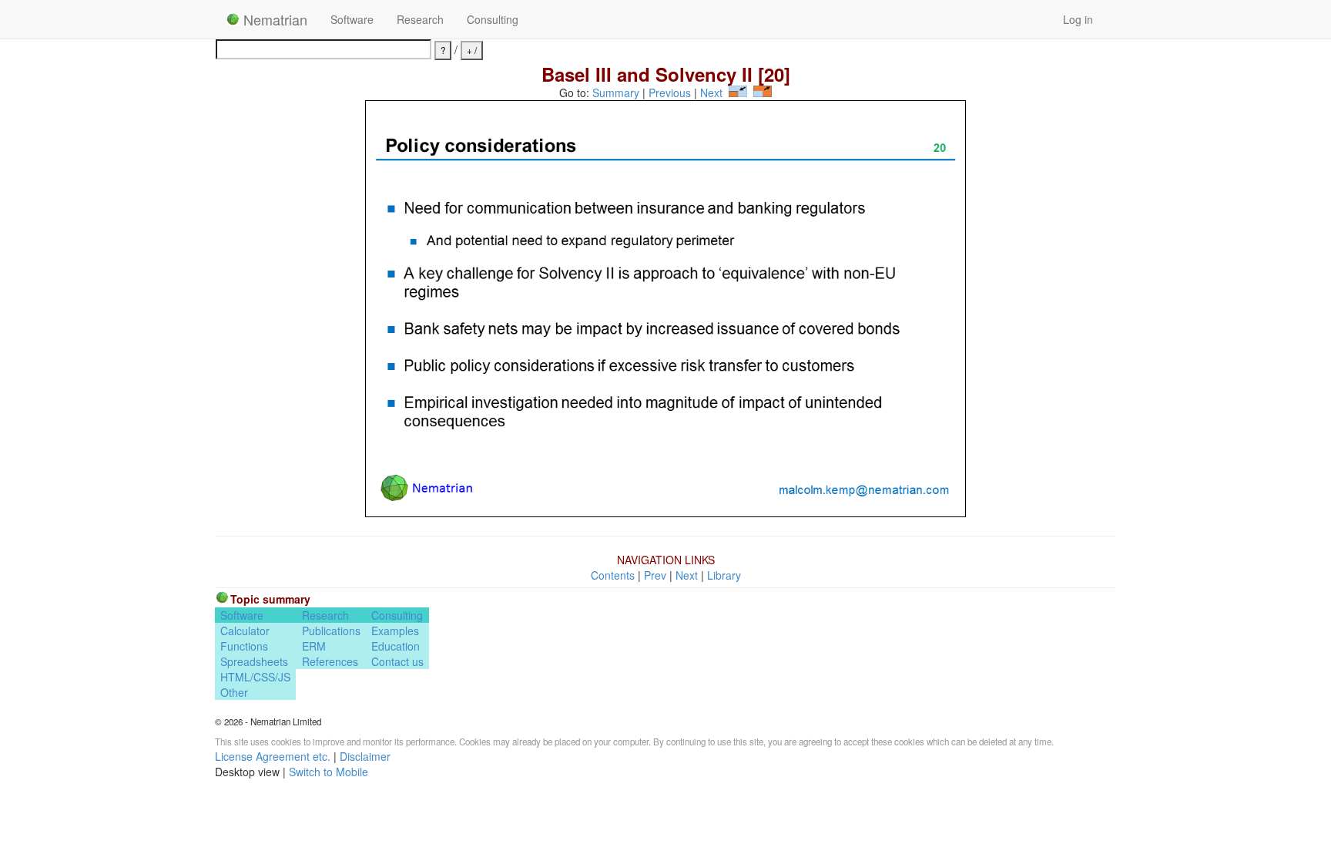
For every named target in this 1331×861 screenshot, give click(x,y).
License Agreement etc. (272, 756)
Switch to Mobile (328, 771)
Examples (395, 630)
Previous (670, 92)
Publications (331, 630)
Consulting (492, 19)
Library (724, 575)
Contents (613, 575)
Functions (244, 646)
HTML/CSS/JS (255, 676)
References (330, 661)
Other (234, 692)
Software (352, 19)
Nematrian (273, 19)
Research (420, 19)
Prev (655, 575)
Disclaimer (365, 756)
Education (395, 646)
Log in (1078, 19)
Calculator (245, 630)
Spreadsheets (254, 661)
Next (711, 92)
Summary (615, 92)
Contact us (397, 661)
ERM (314, 646)
